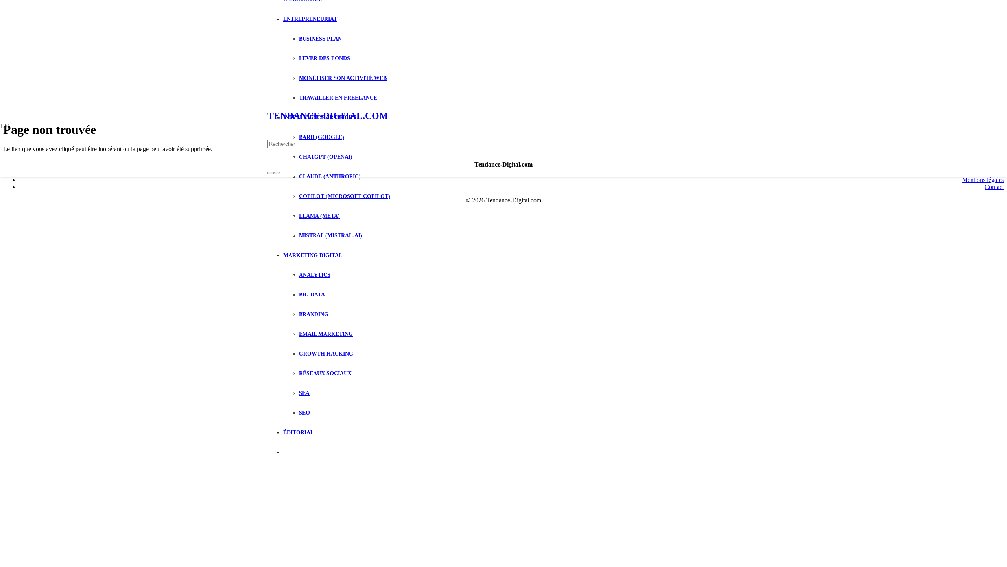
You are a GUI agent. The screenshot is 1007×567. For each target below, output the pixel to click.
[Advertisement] (503, 59)
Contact (994, 186)
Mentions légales (983, 179)
